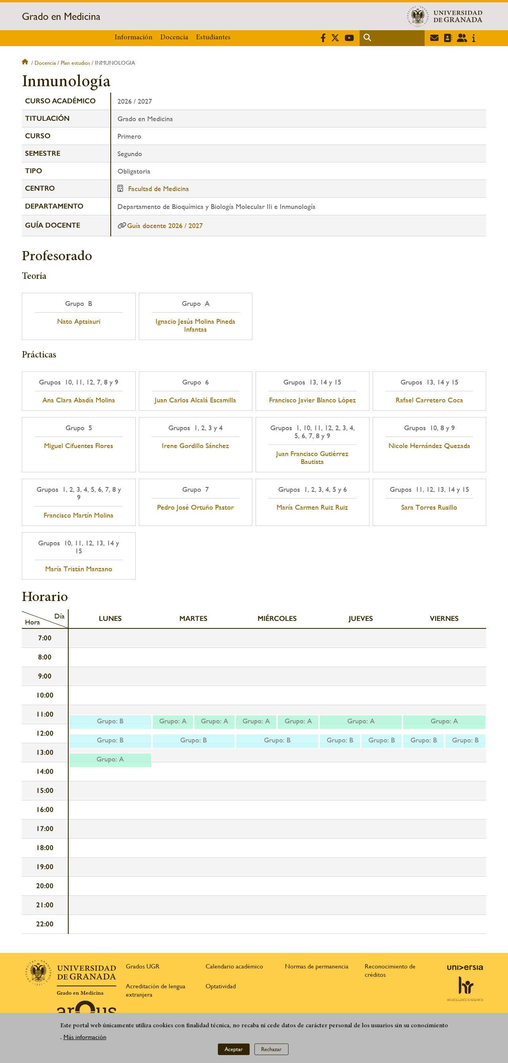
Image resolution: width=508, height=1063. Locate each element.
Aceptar (234, 1049)
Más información (85, 1037)
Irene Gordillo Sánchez (195, 446)
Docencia (174, 37)
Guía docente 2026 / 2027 (165, 225)
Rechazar (271, 1049)
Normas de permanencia (316, 966)
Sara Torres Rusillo (429, 507)
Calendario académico (234, 966)
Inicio (26, 63)
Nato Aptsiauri (78, 321)
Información (133, 37)
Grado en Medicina (61, 16)
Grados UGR (143, 966)
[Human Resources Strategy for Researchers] (465, 988)
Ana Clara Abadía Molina (78, 400)
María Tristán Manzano (78, 569)
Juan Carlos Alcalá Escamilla (195, 400)
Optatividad (221, 986)
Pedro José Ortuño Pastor (195, 507)
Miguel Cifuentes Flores (78, 446)
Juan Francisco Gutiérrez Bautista (312, 458)
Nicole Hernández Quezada (429, 446)
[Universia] (465, 967)
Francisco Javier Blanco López (312, 400)
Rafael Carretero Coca (429, 400)
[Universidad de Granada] (445, 16)
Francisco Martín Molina (79, 515)
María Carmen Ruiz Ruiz (312, 507)
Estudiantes (213, 37)
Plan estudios (75, 63)
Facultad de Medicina (158, 188)
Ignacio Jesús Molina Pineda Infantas (195, 325)
